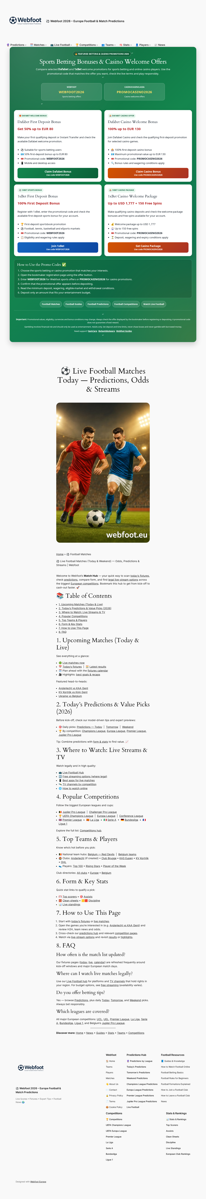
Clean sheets (70, 900)
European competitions (84, 583)
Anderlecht (77, 858)
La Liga (94, 819)
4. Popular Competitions (73, 616)
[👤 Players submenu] (150, 45)
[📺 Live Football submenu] (71, 45)
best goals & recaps (88, 674)
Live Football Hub (73, 772)
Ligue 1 (63, 823)
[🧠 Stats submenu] (131, 45)
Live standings (71, 904)
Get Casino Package (148, 247)
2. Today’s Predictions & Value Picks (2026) (85, 608)
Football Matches (51, 304)
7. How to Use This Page (74, 628)
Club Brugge (108, 858)
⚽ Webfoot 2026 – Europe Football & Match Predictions (85, 21)
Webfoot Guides (124, 331)
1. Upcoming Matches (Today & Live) (81, 604)
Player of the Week (114, 866)
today (83, 962)
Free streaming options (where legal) (85, 776)
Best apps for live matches (79, 780)
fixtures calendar (98, 670)
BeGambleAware (106, 331)
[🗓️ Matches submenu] (46, 45)
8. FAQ (63, 631)
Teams (121, 1032)
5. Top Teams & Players (73, 620)
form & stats (100, 741)
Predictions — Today (89, 726)
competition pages (126, 933)
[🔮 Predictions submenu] (25, 45)
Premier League (136, 731)
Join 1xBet (57, 247)
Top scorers (70, 896)
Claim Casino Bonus (148, 173)
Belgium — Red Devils (101, 854)
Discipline (94, 900)
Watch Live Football (153, 304)
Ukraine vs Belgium (70, 696)
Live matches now (74, 662)
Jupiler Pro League (70, 734)
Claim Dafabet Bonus (58, 173)
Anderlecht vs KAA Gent (73, 688)
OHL (63, 862)
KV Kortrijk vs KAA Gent (73, 692)
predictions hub (88, 933)
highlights (126, 937)
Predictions (81, 1000)
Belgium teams (127, 854)
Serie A (112, 819)
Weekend (127, 726)
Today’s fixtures (72, 666)
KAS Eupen (126, 858)
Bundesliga (131, 819)
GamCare (92, 331)
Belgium (106, 872)
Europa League (116, 731)
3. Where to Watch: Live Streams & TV (82, 612)
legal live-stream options (123, 579)
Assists (88, 896)
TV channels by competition (79, 784)
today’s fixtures (139, 575)
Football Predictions (98, 304)
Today (105, 1000)
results (113, 937)
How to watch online (75, 788)
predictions (71, 579)
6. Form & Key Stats (70, 624)
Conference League (131, 815)
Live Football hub (77, 981)
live (91, 962)
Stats (111, 1032)
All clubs (82, 872)
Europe (94, 872)
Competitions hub (90, 830)
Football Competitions (126, 304)
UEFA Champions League (78, 815)
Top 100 (78, 866)
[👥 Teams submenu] (115, 45)
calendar (99, 962)
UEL (106, 1019)
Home (59, 554)
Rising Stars (93, 866)
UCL (99, 1019)
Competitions (136, 1032)
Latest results (98, 666)
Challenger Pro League (103, 812)
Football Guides (74, 304)
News (89, 1032)
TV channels (117, 981)
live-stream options (83, 937)
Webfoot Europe (38, 1181)
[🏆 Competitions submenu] (97, 45)
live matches (101, 921)
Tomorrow (112, 726)
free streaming (110, 985)
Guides (100, 1032)
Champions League (93, 731)
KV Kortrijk (142, 858)
